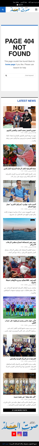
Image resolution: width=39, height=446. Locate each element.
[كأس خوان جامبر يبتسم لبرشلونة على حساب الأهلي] (19, 307)
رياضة (33, 298)
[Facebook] (25, 434)
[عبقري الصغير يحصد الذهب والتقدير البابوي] (19, 117)
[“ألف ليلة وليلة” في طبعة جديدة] (19, 384)
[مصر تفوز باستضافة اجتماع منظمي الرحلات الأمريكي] (19, 229)
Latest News (26, 101)
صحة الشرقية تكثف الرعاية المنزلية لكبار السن (20, 168)
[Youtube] (14, 434)
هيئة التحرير (23, 2)
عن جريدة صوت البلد (33, 2)
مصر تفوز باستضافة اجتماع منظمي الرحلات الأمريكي (21, 243)
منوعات (32, 220)
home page (10, 64)
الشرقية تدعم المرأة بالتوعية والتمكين (23, 358)
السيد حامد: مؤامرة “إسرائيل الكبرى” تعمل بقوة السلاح (21, 205)
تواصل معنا (16, 2)
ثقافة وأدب (32, 182)
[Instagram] (19, 434)
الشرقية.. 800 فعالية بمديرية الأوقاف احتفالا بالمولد (21, 281)
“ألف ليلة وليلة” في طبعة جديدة (25, 397)
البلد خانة (32, 146)
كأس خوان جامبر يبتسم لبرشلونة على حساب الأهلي (20, 321)
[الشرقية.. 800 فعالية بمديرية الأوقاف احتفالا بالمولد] (19, 267)
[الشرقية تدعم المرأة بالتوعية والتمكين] (19, 345)
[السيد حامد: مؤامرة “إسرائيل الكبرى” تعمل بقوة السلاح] (19, 191)
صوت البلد (5, 444)
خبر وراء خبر (31, 108)
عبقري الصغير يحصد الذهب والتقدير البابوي (21, 130)
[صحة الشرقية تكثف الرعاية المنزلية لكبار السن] (19, 155)
